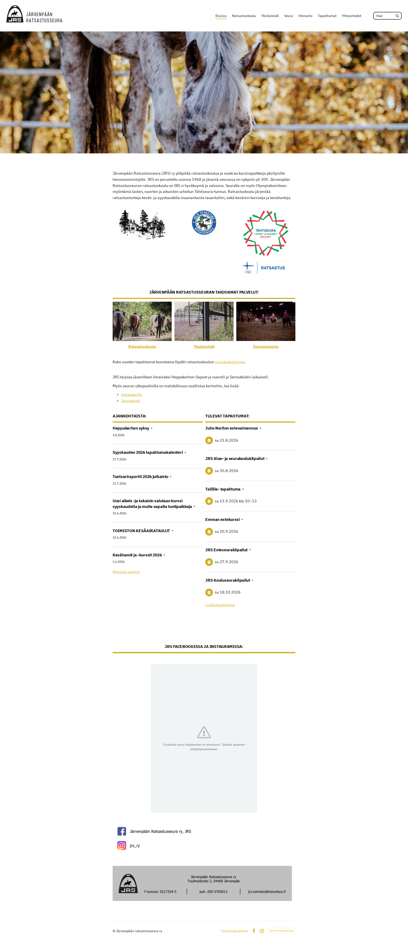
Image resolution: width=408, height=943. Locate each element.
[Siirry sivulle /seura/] (265, 321)
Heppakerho (131, 394)
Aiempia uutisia (126, 571)
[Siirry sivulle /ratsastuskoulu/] (142, 321)
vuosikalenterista (230, 361)
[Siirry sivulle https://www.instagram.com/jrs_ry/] (204, 845)
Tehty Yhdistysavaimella (281, 930)
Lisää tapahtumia (220, 604)
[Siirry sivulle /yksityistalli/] (204, 321)
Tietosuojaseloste (234, 931)
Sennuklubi (130, 400)
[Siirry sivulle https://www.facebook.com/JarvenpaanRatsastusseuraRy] (204, 831)
